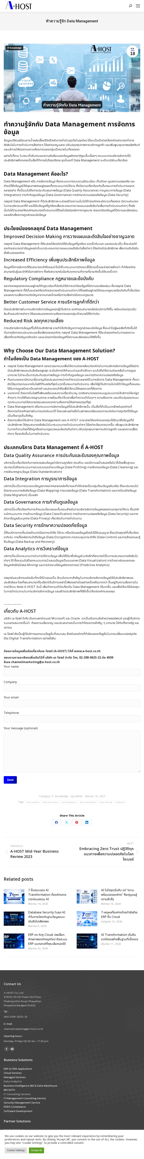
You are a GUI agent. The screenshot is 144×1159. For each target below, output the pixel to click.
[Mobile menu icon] (138, 6)
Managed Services (15, 1077)
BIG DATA (9, 1090)
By (76, 796)
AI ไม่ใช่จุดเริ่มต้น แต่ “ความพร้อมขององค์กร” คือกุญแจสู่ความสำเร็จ (119, 895)
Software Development (18, 1111)
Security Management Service (22, 1102)
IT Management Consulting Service (25, 1098)
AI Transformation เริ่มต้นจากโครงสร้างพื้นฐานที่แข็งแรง (119, 937)
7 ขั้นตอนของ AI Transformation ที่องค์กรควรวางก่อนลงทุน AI (47, 895)
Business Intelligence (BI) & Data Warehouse (30, 1085)
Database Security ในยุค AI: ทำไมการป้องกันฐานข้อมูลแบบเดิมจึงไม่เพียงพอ (47, 917)
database (120, 802)
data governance (51, 802)
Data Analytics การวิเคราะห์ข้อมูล (36, 549)
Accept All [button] (36, 1150)
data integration (69, 802)
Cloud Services (13, 1073)
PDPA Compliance (15, 1106)
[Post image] (14, 896)
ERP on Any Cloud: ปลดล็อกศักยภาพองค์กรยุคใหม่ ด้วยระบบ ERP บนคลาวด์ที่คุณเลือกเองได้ (47, 939)
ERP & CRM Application (18, 1068)
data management (88, 802)
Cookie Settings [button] (16, 1150)
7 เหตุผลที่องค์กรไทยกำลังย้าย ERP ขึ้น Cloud (119, 914)
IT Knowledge (14, 48)
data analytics (33, 802)
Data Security (106, 802)
